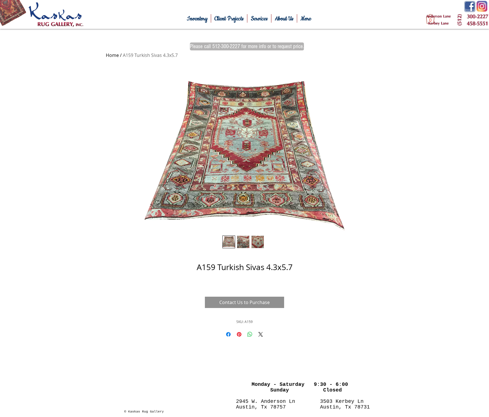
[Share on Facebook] (228, 334)
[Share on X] (260, 334)
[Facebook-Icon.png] (469, 6)
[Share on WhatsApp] (249, 334)
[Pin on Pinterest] (239, 334)
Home (112, 55)
